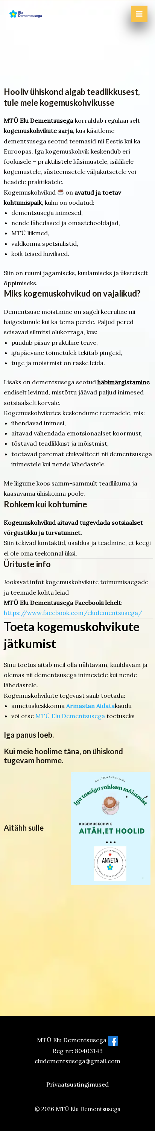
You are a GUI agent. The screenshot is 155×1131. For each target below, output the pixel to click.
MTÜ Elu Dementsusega (70, 716)
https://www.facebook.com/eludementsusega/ (73, 612)
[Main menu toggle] (139, 14)
